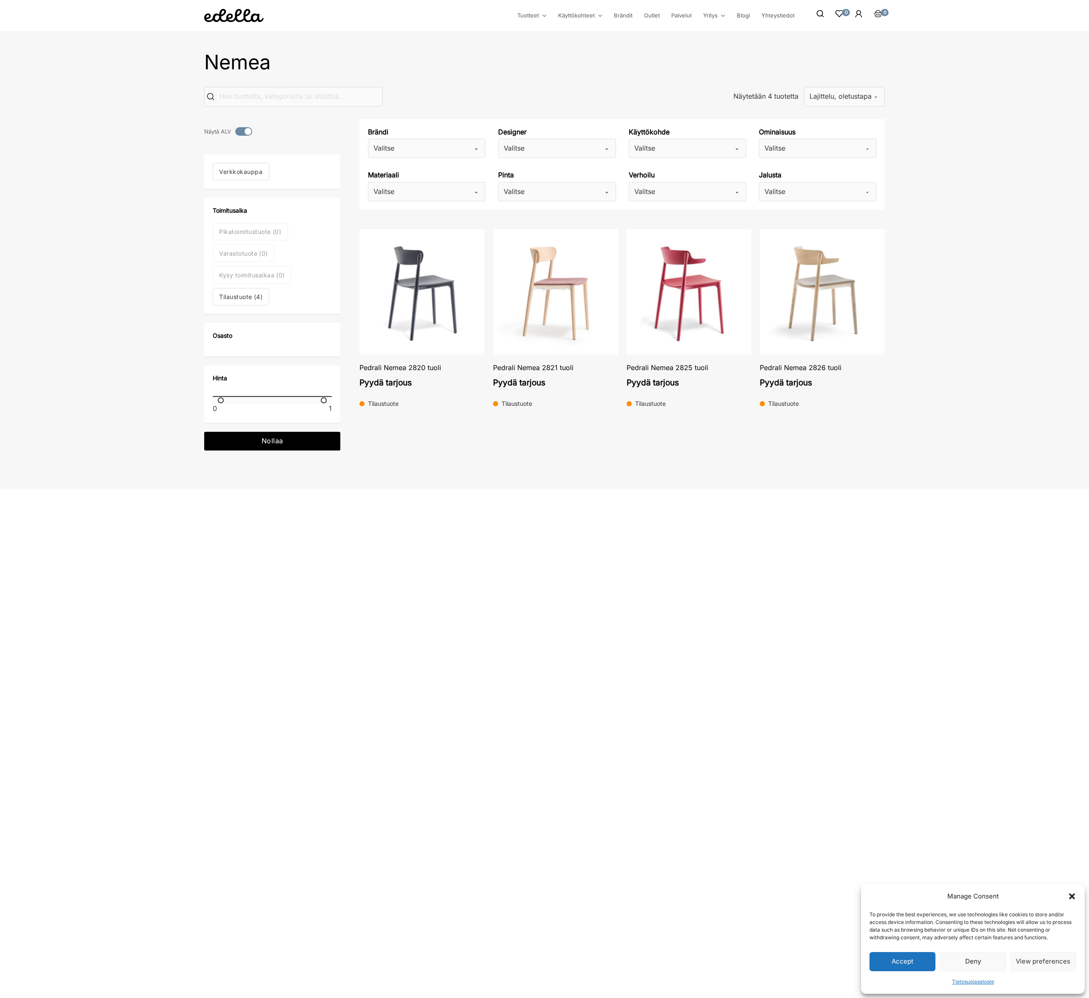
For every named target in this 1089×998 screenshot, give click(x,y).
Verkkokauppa (240, 171)
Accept (902, 961)
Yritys (710, 15)
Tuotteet (528, 15)
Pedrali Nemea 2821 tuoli (533, 367)
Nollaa (272, 440)
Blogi (743, 15)
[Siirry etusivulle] (234, 15)
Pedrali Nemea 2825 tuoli (667, 367)
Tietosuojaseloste (973, 981)
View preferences (1043, 961)
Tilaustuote (240, 296)
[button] (1072, 896)
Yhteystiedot (778, 15)
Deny (973, 961)
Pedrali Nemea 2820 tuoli (400, 367)
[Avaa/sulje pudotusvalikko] (544, 16)
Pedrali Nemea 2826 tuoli (800, 367)
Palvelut (681, 15)
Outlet (652, 15)
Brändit (623, 15)
